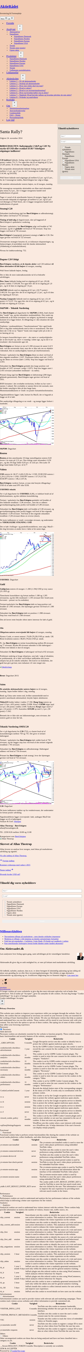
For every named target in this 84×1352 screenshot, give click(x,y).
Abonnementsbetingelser (19, 108)
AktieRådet (9, 6)
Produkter (11, 56)
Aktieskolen (12, 78)
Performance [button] (5, 1194)
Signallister (14, 34)
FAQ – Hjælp (15, 115)
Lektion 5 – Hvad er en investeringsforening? (28, 90)
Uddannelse (12, 72)
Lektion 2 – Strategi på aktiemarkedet (25, 83)
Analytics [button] (4, 1203)
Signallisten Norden (22, 39)
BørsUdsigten (20, 836)
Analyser (11, 29)
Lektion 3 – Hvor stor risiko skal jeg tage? (26, 86)
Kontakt (10, 99)
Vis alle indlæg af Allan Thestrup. (13, 856)
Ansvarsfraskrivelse (17, 111)
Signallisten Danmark (22, 36)
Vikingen (17, 821)
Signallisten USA (21, 43)
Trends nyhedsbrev (66, 148)
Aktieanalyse (15, 32)
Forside (10, 23)
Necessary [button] (4, 1027)
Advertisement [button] (6, 1294)
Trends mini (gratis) (17, 48)
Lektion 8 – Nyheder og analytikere (24, 97)
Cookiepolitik (15, 113)
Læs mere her (72, 975)
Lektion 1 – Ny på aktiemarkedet (23, 81)
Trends (12, 45)
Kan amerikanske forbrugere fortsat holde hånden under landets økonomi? (33, 943)
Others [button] (2, 1334)
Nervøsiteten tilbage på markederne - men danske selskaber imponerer (32, 936)
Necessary (7, 1029)
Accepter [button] (19, 998)
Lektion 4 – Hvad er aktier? (21, 88)
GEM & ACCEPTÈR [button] (8, 1348)
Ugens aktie (14, 50)
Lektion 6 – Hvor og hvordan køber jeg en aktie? (29, 93)
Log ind (10, 119)
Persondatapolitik (16, 117)
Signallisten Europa (22, 41)
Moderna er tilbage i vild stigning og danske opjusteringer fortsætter (31, 939)
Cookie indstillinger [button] (8, 998)
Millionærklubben (11, 931)
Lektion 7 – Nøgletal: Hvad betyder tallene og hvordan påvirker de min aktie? (41, 95)
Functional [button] (4, 1130)
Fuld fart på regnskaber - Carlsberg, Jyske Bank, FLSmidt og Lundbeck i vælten (36, 941)
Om (8, 105)
